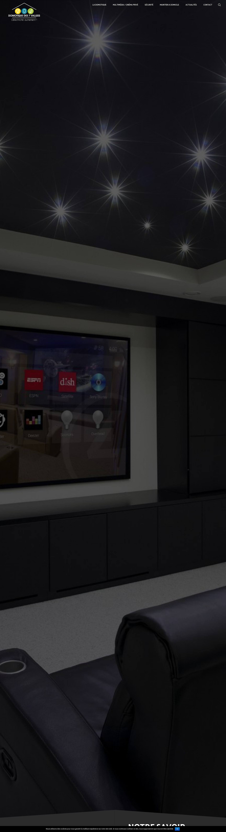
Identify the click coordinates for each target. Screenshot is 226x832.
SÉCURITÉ (149, 5)
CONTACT (207, 5)
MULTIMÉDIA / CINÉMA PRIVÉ (125, 5)
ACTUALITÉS (191, 5)
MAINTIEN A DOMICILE (169, 5)
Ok (177, 829)
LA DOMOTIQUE (99, 5)
